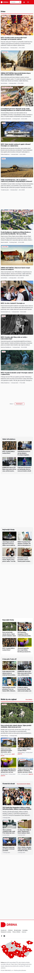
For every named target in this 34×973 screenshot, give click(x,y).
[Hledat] (20, 2)
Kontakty (25, 930)
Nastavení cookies (6, 932)
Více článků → (29, 699)
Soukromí (3, 930)
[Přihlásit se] (24, 2)
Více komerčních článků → (24, 783)
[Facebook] (1, 936)
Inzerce (24, 932)
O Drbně (10, 930)
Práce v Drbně (16, 932)
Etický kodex (17, 930)
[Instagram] (4, 936)
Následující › (19, 403)
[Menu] (28, 2)
